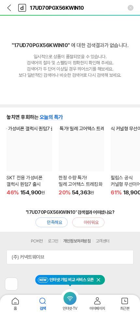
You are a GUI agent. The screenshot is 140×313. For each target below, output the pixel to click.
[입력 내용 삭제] (130, 8)
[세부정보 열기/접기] (126, 257)
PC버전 (37, 241)
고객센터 (102, 241)
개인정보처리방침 (77, 241)
